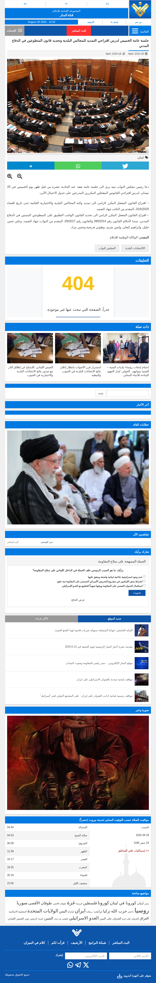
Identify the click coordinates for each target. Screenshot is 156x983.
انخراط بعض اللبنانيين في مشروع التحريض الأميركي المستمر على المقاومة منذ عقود (99, 581)
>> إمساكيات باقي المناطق (133, 850)
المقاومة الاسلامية (18, 911)
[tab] (78, 561)
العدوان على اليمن (110, 918)
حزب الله (119, 911)
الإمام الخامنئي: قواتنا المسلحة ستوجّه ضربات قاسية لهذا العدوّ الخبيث (94, 630)
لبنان (141, 157)
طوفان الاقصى (59, 903)
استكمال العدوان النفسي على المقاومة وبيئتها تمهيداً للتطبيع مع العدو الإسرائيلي (102, 586)
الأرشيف (90, 22)
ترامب (98, 911)
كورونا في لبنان (123, 903)
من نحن (138, 22)
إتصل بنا (114, 22)
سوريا (22, 902)
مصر (146, 903)
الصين (48, 918)
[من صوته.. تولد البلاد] (78, 763)
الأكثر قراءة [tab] (41, 618)
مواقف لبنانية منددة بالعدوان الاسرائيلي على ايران (105, 679)
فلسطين (90, 903)
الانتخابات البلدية (134, 248)
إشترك (59, 955)
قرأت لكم (58, 942)
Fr (66, 4)
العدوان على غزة (130, 918)
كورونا (103, 902)
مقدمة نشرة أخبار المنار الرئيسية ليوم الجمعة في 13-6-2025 (99, 646)
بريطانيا (89, 912)
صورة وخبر (142, 710)
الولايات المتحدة (42, 910)
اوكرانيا (71, 911)
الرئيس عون (31, 918)
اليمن (63, 911)
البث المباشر (79, 30)
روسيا (141, 910)
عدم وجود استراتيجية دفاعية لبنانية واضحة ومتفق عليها (115, 577)
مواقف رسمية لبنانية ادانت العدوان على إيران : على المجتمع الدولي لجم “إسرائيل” (86, 695)
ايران (80, 910)
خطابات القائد (141, 424)
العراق (144, 918)
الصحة (40, 919)
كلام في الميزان (34, 942)
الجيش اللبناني (16, 918)
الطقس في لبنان (61, 919)
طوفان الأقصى (40, 903)
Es (107, 4)
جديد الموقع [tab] (114, 618)
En (25, 4)
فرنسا (79, 903)
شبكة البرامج (97, 942)
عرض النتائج (78, 599)
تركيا (106, 911)
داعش (131, 911)
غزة (71, 902)
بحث (100, 393)
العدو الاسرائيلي (84, 918)
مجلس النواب (106, 248)
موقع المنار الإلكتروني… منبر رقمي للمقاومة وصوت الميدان (99, 663)
